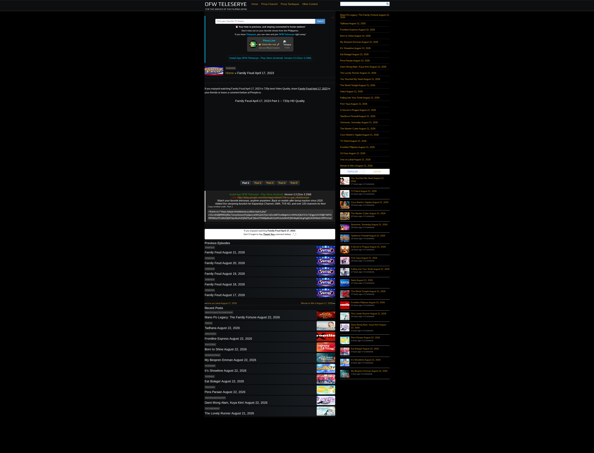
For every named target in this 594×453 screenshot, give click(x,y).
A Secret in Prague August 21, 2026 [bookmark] (368, 247)
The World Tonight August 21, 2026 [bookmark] (368, 291)
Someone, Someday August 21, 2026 (359, 122)
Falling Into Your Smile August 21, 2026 (359, 97)
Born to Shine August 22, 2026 (226, 349)
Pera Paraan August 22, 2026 (225, 392)
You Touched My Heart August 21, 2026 (360, 79)
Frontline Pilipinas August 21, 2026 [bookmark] (368, 302)
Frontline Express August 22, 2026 (228, 338)
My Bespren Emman (212, 355)
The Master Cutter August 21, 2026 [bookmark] (368, 213)
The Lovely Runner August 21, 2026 (229, 413)
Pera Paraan (210, 387)
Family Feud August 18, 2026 (225, 284)
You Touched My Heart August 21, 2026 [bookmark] (367, 179)
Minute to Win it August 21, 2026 (356, 166)
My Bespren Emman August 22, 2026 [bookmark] (369, 371)
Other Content (310, 4)
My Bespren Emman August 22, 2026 (230, 360)
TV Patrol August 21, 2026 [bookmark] (364, 191)
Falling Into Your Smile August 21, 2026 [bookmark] (370, 269)
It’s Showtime (210, 366)
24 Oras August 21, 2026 (352, 153)
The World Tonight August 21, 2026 (357, 85)
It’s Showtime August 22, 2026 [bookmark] (366, 360)
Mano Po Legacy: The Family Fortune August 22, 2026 (242, 317)
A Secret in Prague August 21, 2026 (358, 110)
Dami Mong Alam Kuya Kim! (215, 398)
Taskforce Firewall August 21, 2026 (357, 116)
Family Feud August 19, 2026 (225, 273)
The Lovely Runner (212, 408)
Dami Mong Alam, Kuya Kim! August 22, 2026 (236, 402)
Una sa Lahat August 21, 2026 (355, 159)
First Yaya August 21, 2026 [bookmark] (364, 258)
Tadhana (208, 323)
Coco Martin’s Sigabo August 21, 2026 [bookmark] (369, 202)
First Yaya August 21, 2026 (353, 104)
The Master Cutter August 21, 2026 (357, 128)
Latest (377, 171)
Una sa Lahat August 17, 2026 (222, 303)
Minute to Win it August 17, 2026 (317, 303)
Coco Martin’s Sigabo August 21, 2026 (359, 135)
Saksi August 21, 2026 (351, 91)
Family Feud (230, 68)
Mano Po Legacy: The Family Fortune (218, 312)
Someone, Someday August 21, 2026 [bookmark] (369, 224)
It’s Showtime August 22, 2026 (225, 370)
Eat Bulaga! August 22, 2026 (224, 381)
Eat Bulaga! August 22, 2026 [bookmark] (365, 348)
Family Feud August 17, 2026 (225, 295)
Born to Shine (210, 344)
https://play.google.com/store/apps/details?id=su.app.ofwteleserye (273, 197)
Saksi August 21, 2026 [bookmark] (362, 280)
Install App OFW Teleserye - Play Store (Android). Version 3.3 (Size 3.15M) (270, 58)
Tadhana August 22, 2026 (222, 328)
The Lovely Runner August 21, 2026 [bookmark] (368, 313)
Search (320, 21)
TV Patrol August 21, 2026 (353, 141)
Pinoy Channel (269, 4)
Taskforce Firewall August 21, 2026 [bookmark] (368, 235)
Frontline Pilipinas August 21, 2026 (357, 147)
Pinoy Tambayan (290, 4)
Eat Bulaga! (209, 376)
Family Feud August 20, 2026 (225, 263)
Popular (353, 171)
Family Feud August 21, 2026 (225, 252)
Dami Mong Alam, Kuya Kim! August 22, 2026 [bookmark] (368, 326)
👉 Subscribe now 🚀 (269, 44)
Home (255, 4)
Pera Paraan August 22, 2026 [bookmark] (365, 337)
